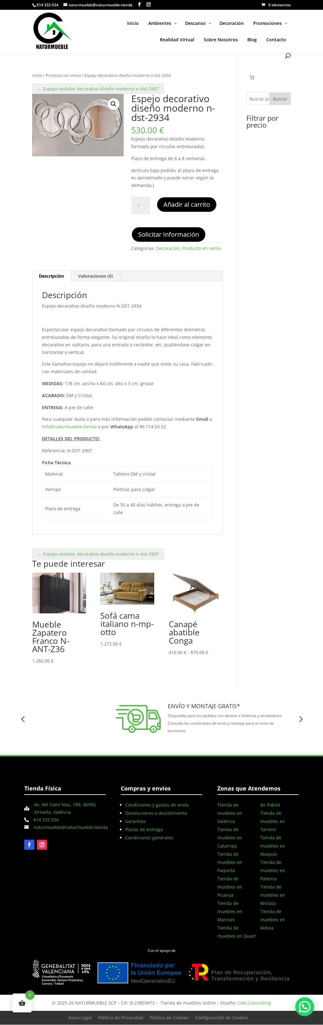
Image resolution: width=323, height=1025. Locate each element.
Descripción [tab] (51, 276)
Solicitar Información (168, 234)
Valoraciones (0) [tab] (95, 276)
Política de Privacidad (120, 1018)
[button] (113, 104)
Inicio (37, 75)
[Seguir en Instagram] (42, 845)
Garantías (135, 821)
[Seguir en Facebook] (29, 845)
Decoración (168, 248)
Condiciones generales (149, 838)
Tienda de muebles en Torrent (272, 821)
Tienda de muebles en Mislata (272, 895)
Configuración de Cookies (221, 1018)
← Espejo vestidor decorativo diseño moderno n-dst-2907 (98, 89)
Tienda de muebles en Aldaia (272, 919)
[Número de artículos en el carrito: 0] (251, 77)
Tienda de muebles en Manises (229, 911)
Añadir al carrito (186, 204)
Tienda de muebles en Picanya (229, 887)
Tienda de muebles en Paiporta (229, 862)
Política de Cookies (169, 1018)
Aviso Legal (80, 1018)
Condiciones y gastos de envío (157, 805)
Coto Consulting (254, 1003)
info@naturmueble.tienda (69, 427)
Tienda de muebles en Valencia (229, 813)
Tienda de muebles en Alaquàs (272, 846)
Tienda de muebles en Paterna (272, 870)
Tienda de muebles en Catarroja (229, 837)
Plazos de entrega (144, 829)
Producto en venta (63, 75)
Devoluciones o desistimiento (156, 813)
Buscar (280, 99)
